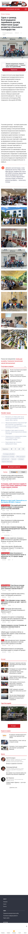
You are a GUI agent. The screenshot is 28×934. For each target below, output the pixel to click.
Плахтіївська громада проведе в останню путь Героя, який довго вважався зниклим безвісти (12, 587)
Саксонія (13, 459)
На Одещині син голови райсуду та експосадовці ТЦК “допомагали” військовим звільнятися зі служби (17, 671)
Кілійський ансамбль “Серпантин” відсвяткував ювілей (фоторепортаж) (12, 361)
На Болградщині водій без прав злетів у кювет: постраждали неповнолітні (13, 594)
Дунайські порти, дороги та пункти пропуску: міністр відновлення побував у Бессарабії (16, 432)
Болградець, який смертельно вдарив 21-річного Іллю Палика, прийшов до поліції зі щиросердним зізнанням (14, 485)
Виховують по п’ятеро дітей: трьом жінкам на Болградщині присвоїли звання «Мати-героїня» (14, 418)
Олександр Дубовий (11, 767)
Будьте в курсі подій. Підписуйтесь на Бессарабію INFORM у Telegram (14, 501)
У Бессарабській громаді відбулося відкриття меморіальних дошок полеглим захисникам (13, 507)
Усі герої (13, 726)
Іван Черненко (10, 778)
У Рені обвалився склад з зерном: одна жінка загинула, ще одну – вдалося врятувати (13, 602)
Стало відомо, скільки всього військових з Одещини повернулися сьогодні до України (17, 684)
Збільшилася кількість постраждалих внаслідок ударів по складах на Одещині (13, 649)
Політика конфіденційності (10, 915)
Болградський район (8, 454)
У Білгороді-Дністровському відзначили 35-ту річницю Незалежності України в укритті (13, 610)
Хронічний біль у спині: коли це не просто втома (17, 741)
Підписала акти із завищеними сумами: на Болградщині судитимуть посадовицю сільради (15, 438)
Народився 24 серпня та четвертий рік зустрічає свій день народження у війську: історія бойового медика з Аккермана (13, 618)
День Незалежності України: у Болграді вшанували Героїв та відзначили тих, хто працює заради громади (13, 555)
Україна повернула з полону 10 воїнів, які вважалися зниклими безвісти (13, 626)
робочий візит (5, 459)
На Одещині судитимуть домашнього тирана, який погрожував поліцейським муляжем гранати (12, 493)
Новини (5, 901)
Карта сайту (6, 918)
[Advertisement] (14, 113)
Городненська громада (8, 456)
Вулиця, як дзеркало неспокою (14, 763)
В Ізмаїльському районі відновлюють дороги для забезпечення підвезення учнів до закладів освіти (12, 477)
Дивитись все (13, 787)
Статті (4, 904)
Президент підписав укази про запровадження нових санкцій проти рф (17, 664)
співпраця (21, 459)
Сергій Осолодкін (10, 758)
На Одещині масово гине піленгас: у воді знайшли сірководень (13, 514)
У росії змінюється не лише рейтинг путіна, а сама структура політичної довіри (18, 678)
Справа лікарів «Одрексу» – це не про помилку (16, 783)
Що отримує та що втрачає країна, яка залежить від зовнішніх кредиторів (16, 773)
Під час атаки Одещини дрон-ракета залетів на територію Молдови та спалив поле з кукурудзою (17, 697)
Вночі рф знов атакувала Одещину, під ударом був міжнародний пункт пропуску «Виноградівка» (14, 528)
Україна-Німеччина (7, 461)
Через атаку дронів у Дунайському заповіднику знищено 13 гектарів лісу (12, 547)
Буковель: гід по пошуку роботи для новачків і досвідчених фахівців (18, 748)
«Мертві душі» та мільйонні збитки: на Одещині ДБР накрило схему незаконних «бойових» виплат (13, 633)
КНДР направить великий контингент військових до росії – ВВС (17, 691)
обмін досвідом (20, 456)
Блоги (4, 906)
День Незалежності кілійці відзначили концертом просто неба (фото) (12, 521)
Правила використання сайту (11, 913)
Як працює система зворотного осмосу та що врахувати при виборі (17, 736)
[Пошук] (23, 9)
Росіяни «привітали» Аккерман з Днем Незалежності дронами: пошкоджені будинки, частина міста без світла (14, 539)
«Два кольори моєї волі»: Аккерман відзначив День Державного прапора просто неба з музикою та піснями (13, 642)
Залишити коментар (14, 467)
